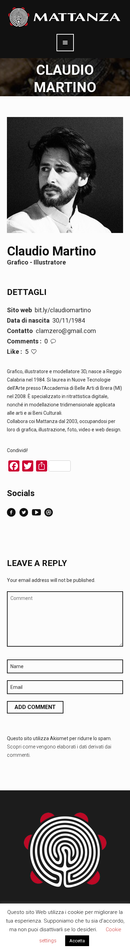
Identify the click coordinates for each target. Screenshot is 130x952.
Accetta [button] (77, 940)
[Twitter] (23, 512)
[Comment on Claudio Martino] (53, 341)
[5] (33, 351)
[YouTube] (36, 512)
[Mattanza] (65, 16)
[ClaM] (48, 512)
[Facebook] (11, 512)
